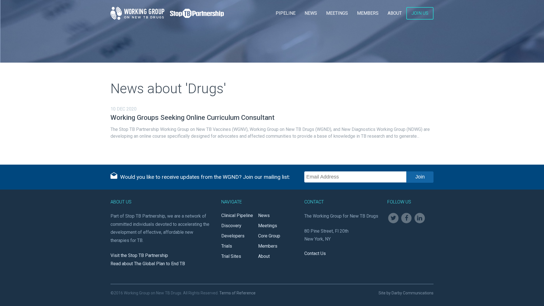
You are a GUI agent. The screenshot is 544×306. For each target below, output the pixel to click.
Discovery (231, 225)
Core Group (269, 236)
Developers (233, 236)
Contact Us (315, 253)
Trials (226, 246)
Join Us (419, 13)
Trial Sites (231, 256)
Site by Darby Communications (406, 293)
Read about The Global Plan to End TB (147, 263)
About (395, 13)
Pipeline (286, 13)
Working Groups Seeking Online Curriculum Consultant (192, 118)
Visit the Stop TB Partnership (139, 255)
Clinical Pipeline (237, 215)
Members (368, 13)
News (311, 13)
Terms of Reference (237, 293)
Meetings (337, 13)
